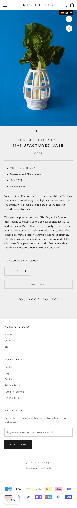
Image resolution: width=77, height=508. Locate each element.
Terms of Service (14, 391)
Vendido (38, 284)
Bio (6, 346)
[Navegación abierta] (5, 5)
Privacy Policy (12, 385)
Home (8, 334)
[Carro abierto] (72, 5)
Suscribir (18, 444)
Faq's (7, 373)
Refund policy (12, 398)
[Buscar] (65, 5)
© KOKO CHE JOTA (38, 463)
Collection (10, 340)
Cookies (9, 379)
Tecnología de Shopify (38, 468)
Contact (8, 367)
